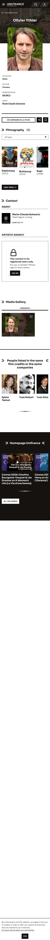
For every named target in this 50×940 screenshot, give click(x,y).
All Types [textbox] (8, 137)
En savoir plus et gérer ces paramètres (18, 930)
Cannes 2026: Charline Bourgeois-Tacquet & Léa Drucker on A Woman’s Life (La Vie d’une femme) (17, 479)
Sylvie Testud (6, 399)
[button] (31, 316)
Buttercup (25, 171)
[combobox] (25, 137)
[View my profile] (44, 4)
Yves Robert (26, 397)
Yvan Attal (43, 397)
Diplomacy (8, 170)
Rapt (39, 171)
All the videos (10, 501)
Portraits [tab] (25, 308)
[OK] (25, 936)
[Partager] (39, 119)
